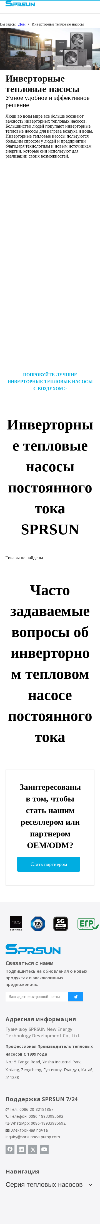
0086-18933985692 (48, 1123)
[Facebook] (10, 1149)
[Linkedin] (21, 1149)
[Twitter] (32, 1149)
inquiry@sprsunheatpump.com (33, 1136)
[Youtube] (44, 1149)
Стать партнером (49, 864)
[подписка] (75, 997)
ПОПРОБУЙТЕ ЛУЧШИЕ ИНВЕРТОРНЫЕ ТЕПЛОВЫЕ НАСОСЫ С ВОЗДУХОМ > (50, 381)
